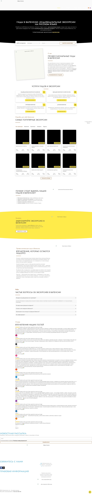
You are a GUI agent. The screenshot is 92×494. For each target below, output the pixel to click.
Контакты (85, 7)
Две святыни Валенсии (52, 146)
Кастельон (32, 126)
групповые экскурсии (65, 71)
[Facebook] (1, 468)
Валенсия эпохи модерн (37, 170)
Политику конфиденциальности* (20, 440)
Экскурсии (68, 7)
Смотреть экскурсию (67, 43)
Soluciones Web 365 (17, 491)
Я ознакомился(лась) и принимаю (14, 440)
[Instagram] (3, 468)
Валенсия (26, 126)
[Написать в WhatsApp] (90, 492)
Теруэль (45, 126)
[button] (46, 178)
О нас (63, 7)
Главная (58, 7)
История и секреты (77, 7)
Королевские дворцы (52, 170)
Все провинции (19, 126)
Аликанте (39, 126)
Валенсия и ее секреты (21, 146)
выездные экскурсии (57, 71)
